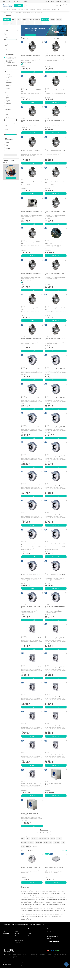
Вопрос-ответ (17, 942)
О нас (4, 1)
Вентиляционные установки (49, 9)
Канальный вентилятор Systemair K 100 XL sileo (31, 56)
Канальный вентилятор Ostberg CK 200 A (31, 456)
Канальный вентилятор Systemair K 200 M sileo (55, 339)
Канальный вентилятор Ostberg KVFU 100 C (55, 638)
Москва (9, 954)
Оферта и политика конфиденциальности (11, 965)
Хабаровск (64, 957)
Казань (49, 954)
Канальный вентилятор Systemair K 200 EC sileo (55, 181)
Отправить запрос (30, 35)
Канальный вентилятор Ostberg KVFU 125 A (31, 667)
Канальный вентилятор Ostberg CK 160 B (31, 427)
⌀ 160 (27, 846)
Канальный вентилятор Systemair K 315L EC (55, 150)
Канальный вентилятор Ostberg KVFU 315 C (31, 783)
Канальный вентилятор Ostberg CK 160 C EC (31, 575)
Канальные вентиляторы (35, 9)
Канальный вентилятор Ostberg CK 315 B (31, 514)
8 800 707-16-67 (50, 1)
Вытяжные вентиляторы (28, 12)
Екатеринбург (26, 954)
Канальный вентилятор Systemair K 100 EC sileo (55, 308)
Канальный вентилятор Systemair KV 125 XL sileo (31, 212)
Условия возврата (19, 940)
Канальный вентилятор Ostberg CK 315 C (55, 514)
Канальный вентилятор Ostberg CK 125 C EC (55, 543)
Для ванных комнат (35, 19)
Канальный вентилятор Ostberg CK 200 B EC (55, 575)
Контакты (24, 1)
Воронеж (56, 957)
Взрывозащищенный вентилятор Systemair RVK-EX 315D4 (55, 242)
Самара (10, 957)
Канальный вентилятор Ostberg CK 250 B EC (31, 606)
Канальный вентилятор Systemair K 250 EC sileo (31, 151)
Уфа (41, 957)
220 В (13, 19)
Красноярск (34, 954)
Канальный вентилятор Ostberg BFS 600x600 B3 (29, 814)
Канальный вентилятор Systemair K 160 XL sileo (55, 274)
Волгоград (50, 957)
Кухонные (5, 23)
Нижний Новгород (15, 957)
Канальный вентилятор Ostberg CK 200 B (55, 456)
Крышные (59, 19)
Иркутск (25, 957)
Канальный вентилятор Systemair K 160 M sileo (31, 90)
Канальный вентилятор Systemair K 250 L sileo (31, 120)
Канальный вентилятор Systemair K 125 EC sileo (31, 339)
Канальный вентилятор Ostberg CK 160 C (55, 427)
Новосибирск (57, 954)
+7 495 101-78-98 (62, 1)
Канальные (6, 19)
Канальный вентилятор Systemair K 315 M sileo (55, 212)
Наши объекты (6, 933)
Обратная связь (6, 935)
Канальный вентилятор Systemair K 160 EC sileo (31, 181)
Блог (4, 938)
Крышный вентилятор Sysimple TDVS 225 (55, 867)
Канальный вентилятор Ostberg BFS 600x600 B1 (53, 783)
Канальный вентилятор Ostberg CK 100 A (31, 369)
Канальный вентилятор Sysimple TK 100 (30, 867)
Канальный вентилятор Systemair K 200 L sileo (55, 90)
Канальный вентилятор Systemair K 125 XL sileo (31, 274)
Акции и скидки (7, 9)
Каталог (20, 5)
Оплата (13, 1)
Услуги (8, 1)
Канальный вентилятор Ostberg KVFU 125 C (55, 667)
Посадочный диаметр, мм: (26, 62)
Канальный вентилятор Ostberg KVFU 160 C (55, 696)
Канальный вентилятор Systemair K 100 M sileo (31, 308)
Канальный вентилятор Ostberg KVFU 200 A (32, 725)
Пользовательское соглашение (27, 965)
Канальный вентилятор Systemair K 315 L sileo (54, 120)
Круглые (53, 19)
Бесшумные (25, 19)
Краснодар (42, 954)
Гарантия (17, 938)
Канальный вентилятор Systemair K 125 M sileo (55, 56)
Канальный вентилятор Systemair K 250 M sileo (31, 242)
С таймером (38, 23)
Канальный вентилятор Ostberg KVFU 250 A (32, 754)
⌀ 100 (63, 842)
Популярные (21, 23)
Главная (4, 12)
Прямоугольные (30, 23)
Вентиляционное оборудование (20, 9)
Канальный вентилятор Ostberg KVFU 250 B (55, 754)
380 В (18, 19)
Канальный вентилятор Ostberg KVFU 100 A (32, 638)
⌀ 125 (22, 846)
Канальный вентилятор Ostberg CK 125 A (55, 398)
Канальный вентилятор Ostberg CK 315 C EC (55, 606)
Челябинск (64, 954)
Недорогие (13, 23)
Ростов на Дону (35, 957)
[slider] (5, 40)
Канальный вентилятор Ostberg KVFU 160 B (31, 696)
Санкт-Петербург (17, 954)
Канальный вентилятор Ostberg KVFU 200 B (55, 725)
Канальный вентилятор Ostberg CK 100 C (55, 369)
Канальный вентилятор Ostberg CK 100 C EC (31, 543)
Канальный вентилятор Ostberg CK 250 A (55, 485)
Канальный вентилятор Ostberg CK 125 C (31, 398)
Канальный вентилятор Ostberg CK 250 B (31, 485)
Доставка (19, 1)
